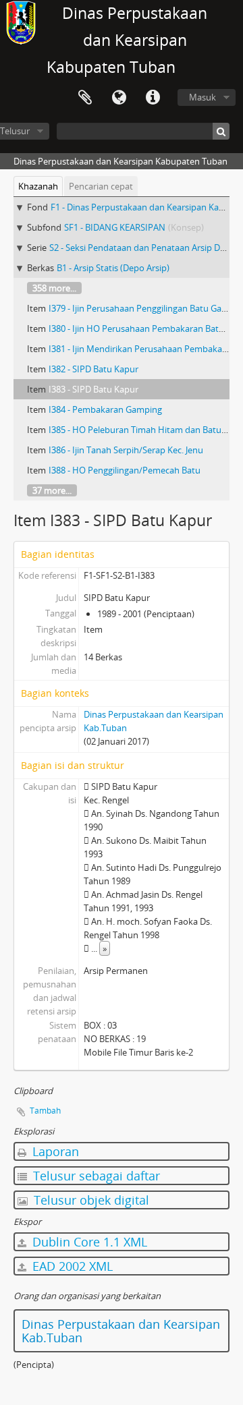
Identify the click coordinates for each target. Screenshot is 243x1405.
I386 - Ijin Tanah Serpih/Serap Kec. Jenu (126, 450)
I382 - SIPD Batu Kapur (93, 369)
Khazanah (38, 186)
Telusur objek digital (89, 1200)
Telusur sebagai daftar (95, 1176)
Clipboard (85, 98)
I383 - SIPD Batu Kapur (93, 389)
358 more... (54, 288)
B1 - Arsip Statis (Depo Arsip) (113, 268)
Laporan (54, 1151)
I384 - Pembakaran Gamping (105, 409)
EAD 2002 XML (71, 1266)
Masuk (202, 97)
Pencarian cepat (101, 186)
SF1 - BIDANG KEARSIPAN (114, 227)
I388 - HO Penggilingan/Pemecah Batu (124, 470)
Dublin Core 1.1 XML (88, 1242)
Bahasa (119, 98)
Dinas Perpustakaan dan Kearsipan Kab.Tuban (121, 1331)
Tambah (45, 1110)
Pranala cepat (152, 98)
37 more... (52, 490)
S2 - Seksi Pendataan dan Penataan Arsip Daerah (146, 247)
